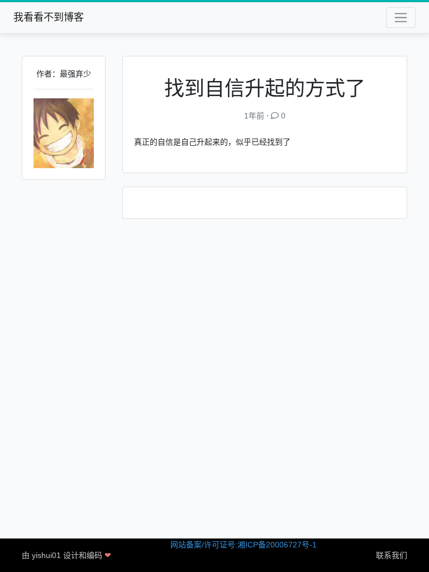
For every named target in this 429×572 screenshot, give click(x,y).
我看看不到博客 (48, 17)
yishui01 (46, 555)
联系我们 (391, 555)
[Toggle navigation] (401, 17)
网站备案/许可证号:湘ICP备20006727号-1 (243, 544)
